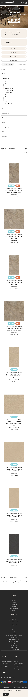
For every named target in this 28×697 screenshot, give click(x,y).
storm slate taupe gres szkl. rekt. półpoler (14, 191)
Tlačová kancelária (19, 663)
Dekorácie (14, 647)
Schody (14, 610)
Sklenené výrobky (14, 649)
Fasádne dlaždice (14, 639)
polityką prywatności (15, 690)
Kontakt (16, 667)
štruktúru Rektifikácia (14, 380)
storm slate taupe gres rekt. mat (14, 237)
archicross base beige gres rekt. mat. (14, 470)
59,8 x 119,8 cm (14, 196)
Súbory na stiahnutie (6, 661)
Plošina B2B (4, 667)
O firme (16, 661)
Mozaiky (14, 643)
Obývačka (14, 604)
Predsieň (14, 606)
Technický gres (14, 637)
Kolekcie (14, 619)
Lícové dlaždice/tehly (14, 645)
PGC (17, 186)
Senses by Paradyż (14, 621)
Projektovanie (18, 665)
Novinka (11, 186)
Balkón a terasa (14, 608)
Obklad (14, 632)
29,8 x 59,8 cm (14, 381)
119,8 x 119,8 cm (14, 242)
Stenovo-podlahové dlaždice (14, 636)
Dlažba (14, 634)
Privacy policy (18, 669)
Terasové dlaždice (14, 641)
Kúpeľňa (14, 602)
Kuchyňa (14, 600)
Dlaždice (14, 630)
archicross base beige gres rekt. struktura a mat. (14, 376)
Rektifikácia (14, 194)
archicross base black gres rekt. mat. (14, 562)
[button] (16, 152)
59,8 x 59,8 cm (14, 429)
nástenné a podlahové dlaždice (14, 188)
